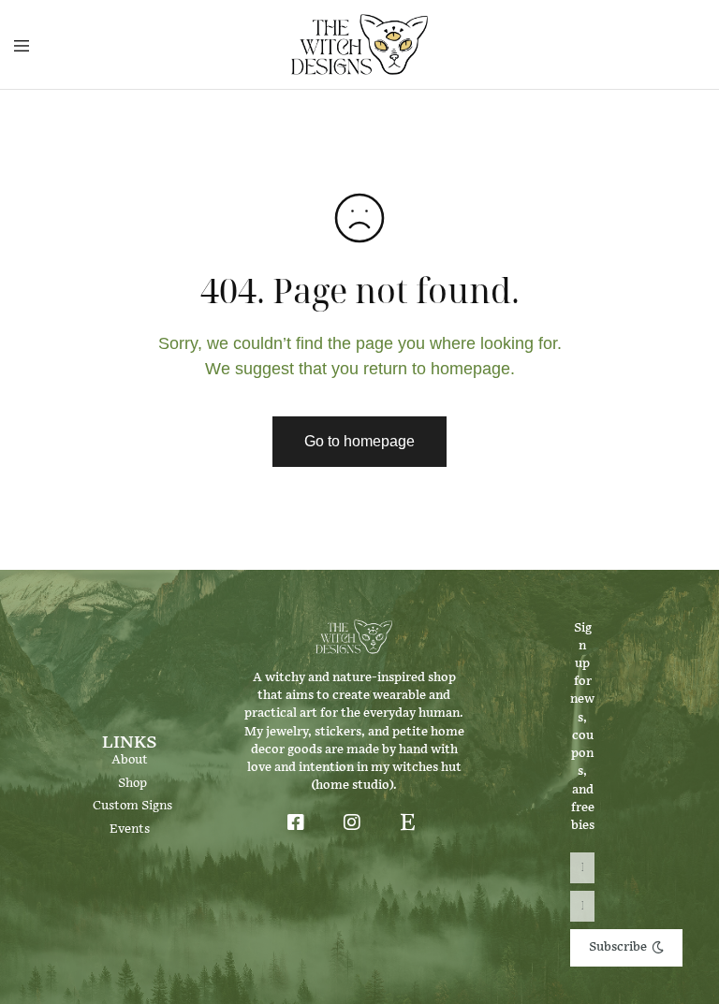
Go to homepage (359, 441)
